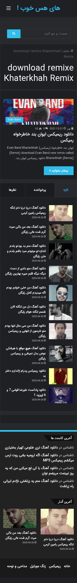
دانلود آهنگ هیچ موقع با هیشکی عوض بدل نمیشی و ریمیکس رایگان (26, 353)
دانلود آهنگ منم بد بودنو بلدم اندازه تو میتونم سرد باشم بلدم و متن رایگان (26, 251)
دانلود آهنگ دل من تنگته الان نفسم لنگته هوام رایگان (28, 309)
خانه (66, 51)
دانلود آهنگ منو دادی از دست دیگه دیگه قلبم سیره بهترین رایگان (25, 271)
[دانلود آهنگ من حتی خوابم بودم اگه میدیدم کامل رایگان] (61, 293)
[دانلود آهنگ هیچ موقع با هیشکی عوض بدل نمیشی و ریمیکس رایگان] (61, 354)
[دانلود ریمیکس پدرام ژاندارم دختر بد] (61, 376)
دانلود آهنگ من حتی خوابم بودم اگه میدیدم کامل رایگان (26, 290)
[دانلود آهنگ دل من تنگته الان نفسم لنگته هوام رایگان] (61, 312)
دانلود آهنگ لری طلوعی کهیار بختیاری (31, 447)
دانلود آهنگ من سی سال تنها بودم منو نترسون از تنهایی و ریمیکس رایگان (25, 330)
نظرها (12, 189)
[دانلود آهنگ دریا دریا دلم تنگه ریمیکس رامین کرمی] (61, 213)
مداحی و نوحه (17, 566)
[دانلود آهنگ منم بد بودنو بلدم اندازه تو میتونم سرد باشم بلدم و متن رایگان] (61, 251)
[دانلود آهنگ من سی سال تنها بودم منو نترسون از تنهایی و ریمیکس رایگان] (61, 331)
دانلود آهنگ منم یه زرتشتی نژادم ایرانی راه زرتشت (38, 483)
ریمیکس (55, 566)
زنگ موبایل (38, 566)
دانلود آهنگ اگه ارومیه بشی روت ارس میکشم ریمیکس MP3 (39, 458)
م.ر (68, 129)
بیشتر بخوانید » (58, 170)
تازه (66, 189)
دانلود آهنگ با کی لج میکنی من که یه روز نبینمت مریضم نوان (39, 470)
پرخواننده (40, 189)
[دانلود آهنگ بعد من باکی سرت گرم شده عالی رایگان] (61, 232)
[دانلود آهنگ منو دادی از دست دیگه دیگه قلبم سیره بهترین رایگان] (61, 274)
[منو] (8, 10)
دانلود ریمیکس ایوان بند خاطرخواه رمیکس (43, 137)
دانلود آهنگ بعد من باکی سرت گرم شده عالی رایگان (27, 229)
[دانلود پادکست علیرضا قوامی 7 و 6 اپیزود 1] (61, 395)
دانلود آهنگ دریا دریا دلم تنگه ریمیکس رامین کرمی (28, 210)
